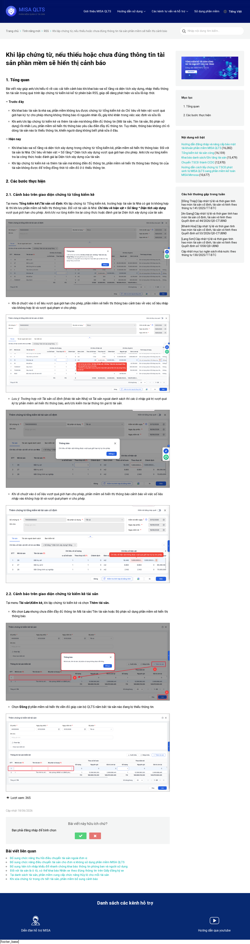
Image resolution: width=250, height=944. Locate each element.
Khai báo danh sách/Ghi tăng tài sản (203, 157)
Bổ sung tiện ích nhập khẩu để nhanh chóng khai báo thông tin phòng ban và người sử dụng (69, 866)
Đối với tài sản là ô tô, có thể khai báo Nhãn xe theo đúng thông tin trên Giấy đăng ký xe (67, 870)
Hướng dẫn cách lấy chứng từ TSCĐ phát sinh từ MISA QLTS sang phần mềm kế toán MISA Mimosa (208, 171)
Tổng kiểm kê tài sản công (197, 152)
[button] (81, 836)
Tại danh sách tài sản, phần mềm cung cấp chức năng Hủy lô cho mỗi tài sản (59, 875)
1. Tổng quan (191, 106)
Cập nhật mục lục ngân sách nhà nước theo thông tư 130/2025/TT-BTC (208, 253)
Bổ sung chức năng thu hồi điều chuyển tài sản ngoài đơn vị (48, 858)
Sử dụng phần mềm (206, 11)
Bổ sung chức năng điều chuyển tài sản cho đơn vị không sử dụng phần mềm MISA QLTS (67, 862)
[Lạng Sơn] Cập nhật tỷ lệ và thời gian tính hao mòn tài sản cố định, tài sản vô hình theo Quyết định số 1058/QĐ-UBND (209, 242)
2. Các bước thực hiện (197, 115)
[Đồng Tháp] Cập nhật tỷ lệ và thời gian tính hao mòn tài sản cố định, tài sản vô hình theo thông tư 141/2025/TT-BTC (209, 205)
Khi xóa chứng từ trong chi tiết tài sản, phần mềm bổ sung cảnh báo (54, 879)
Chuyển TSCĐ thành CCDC (197, 162)
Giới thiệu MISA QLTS (97, 11)
